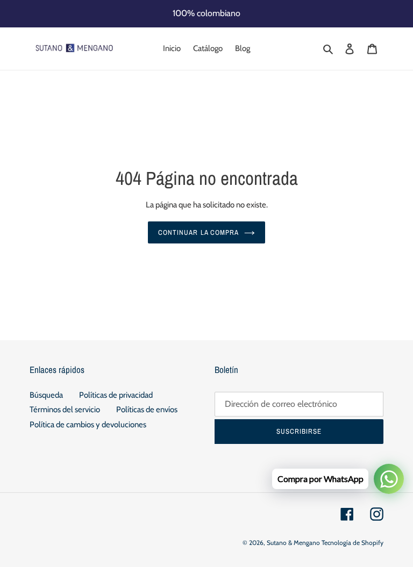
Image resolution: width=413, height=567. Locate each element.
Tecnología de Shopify (352, 543)
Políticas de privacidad (116, 395)
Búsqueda (46, 395)
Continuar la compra (198, 232)
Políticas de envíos (146, 409)
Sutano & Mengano (293, 543)
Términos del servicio (65, 409)
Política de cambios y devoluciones (88, 424)
